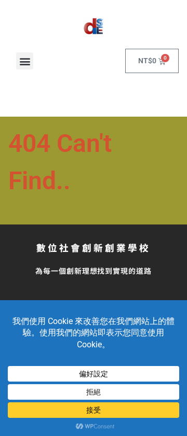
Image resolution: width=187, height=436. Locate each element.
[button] (24, 60)
